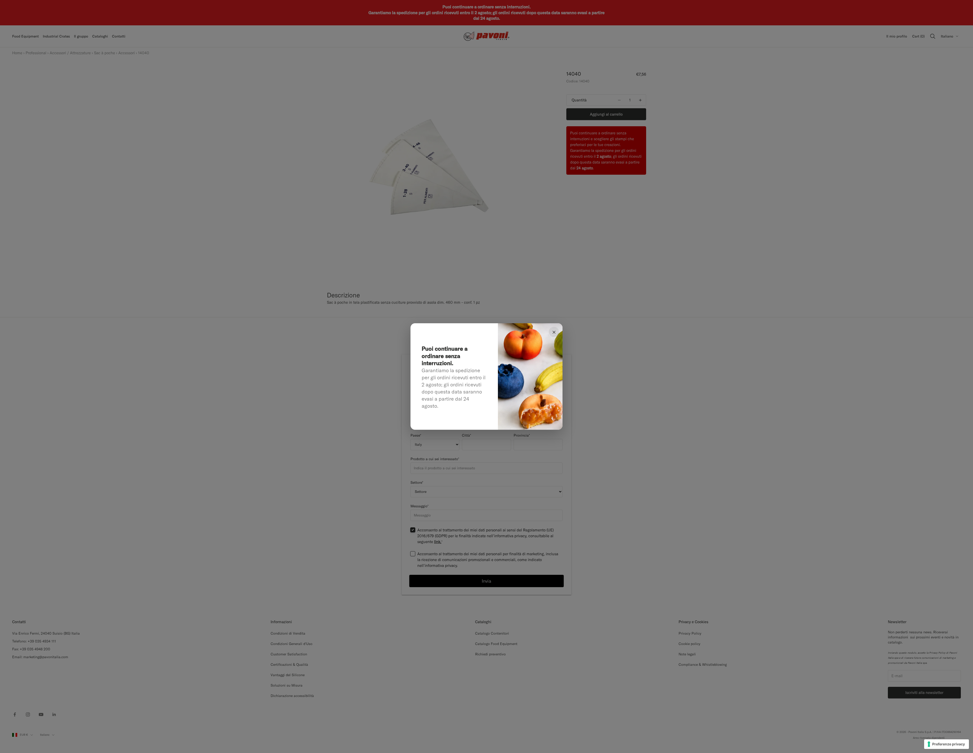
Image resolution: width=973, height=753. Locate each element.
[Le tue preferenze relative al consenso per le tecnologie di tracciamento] (946, 744)
